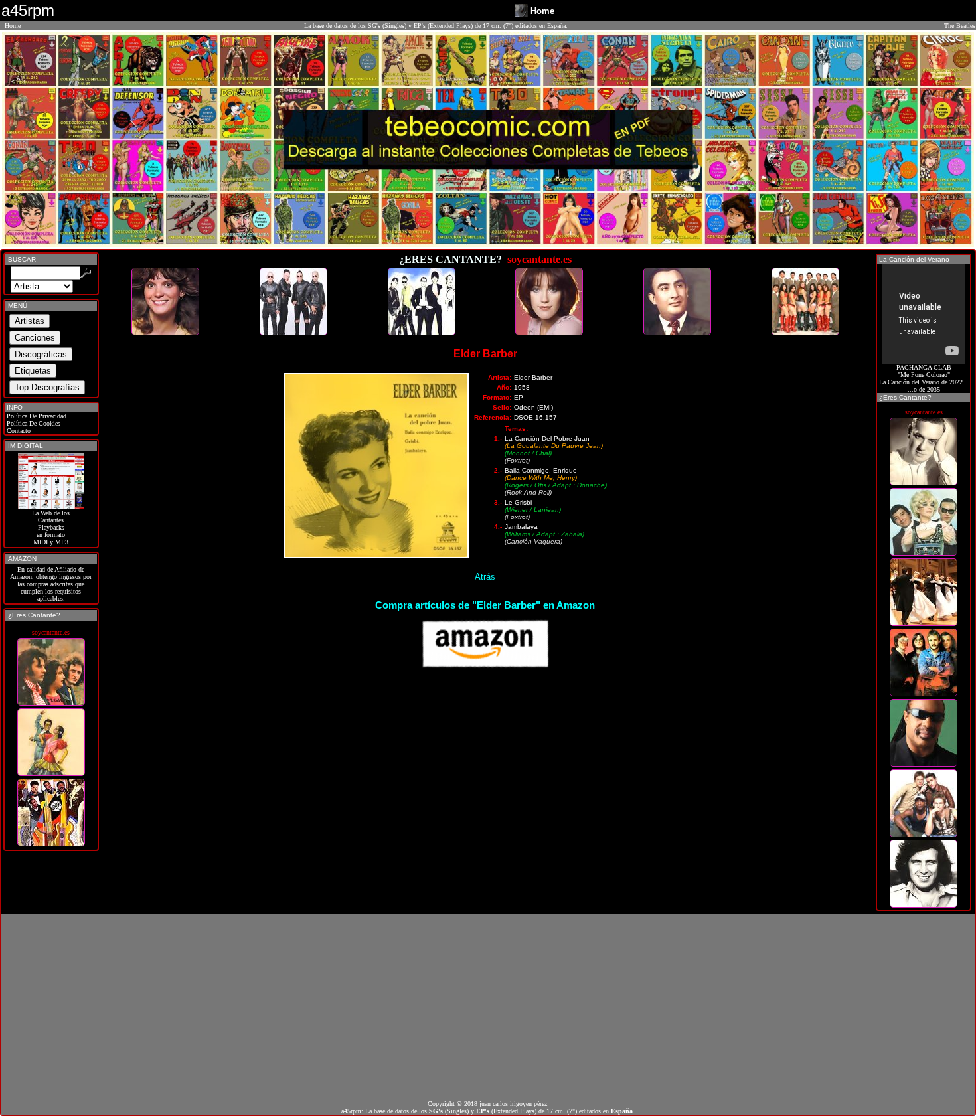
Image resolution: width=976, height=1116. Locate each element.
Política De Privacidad (35, 416)
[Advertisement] (488, 1007)
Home (13, 25)
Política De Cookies (32, 423)
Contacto (18, 430)
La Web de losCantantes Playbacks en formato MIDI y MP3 (51, 527)
